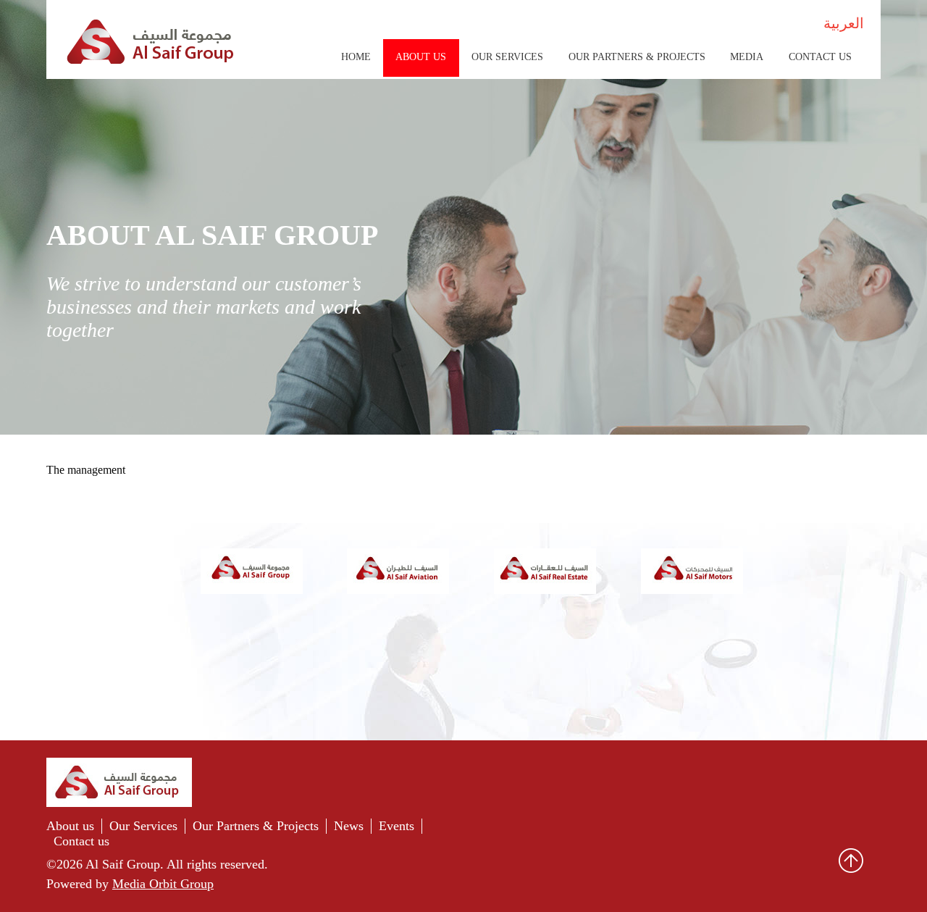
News (349, 826)
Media (746, 56)
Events (396, 826)
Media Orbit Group (163, 884)
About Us (420, 56)
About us (70, 826)
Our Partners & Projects (637, 56)
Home (356, 56)
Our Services (507, 56)
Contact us (820, 56)
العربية (843, 23)
